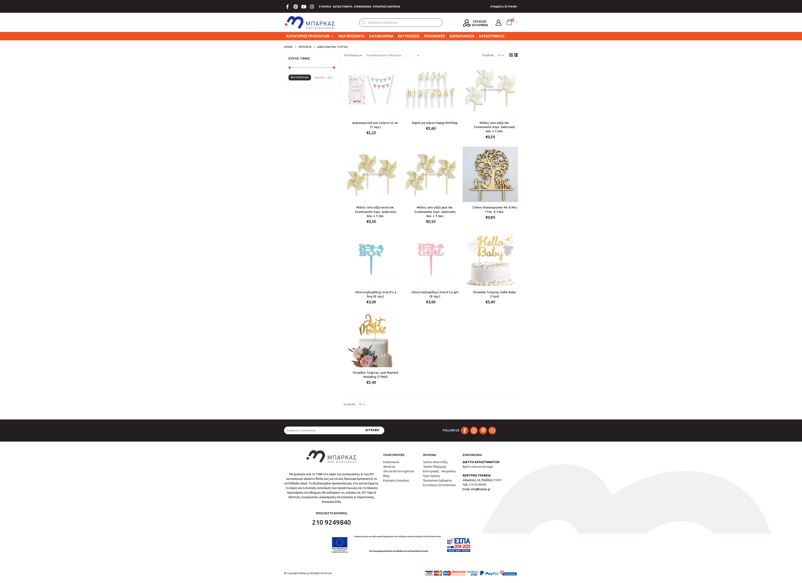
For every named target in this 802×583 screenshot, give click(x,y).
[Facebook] (287, 7)
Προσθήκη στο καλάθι (392, 69)
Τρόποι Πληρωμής (435, 466)
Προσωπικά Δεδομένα (437, 480)
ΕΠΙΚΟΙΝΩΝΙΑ (363, 6)
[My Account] (498, 22)
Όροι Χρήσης (431, 476)
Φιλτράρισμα (300, 77)
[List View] (516, 55)
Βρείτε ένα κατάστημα (478, 466)
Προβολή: (488, 55)
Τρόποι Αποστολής (435, 462)
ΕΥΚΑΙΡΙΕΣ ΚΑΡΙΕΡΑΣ (386, 6)
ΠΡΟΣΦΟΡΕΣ (434, 36)
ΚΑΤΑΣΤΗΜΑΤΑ (343, 6)
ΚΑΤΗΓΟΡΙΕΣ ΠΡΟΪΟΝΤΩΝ (307, 36)
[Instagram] (312, 7)
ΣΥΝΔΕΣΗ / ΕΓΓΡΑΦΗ (503, 6)
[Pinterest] (295, 7)
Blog (386, 476)
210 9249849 (477, 484)
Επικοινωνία (391, 462)
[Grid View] (511, 55)
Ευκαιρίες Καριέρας (396, 480)
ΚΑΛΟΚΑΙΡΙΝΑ (381, 36)
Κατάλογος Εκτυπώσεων (439, 485)
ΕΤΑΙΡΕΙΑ (325, 6)
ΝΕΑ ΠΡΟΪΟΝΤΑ (352, 36)
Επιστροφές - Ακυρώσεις (439, 471)
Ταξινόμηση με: (353, 55)
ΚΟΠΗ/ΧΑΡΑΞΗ (462, 36)
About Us (389, 466)
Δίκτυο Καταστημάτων (398, 471)
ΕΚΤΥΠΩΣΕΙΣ (408, 36)
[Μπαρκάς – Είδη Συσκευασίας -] (310, 22)
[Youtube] (304, 7)
